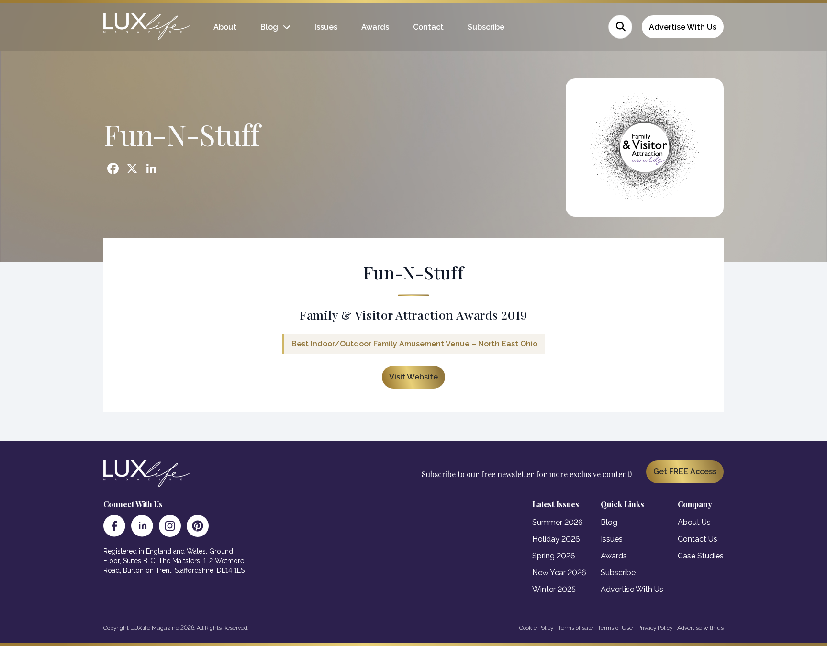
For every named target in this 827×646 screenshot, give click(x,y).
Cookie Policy (536, 627)
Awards (375, 27)
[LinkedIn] (142, 526)
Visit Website (413, 376)
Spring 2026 (553, 555)
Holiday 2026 (556, 539)
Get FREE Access (684, 471)
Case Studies (701, 555)
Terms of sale (575, 627)
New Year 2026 (559, 572)
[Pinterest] (198, 526)
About (224, 27)
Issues (325, 27)
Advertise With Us (682, 27)
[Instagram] (170, 526)
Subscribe (486, 27)
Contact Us (697, 539)
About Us (694, 522)
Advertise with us (700, 627)
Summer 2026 (557, 522)
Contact (428, 27)
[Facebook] (114, 526)
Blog (269, 27)
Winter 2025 (554, 589)
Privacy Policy (654, 627)
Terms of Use (615, 627)
